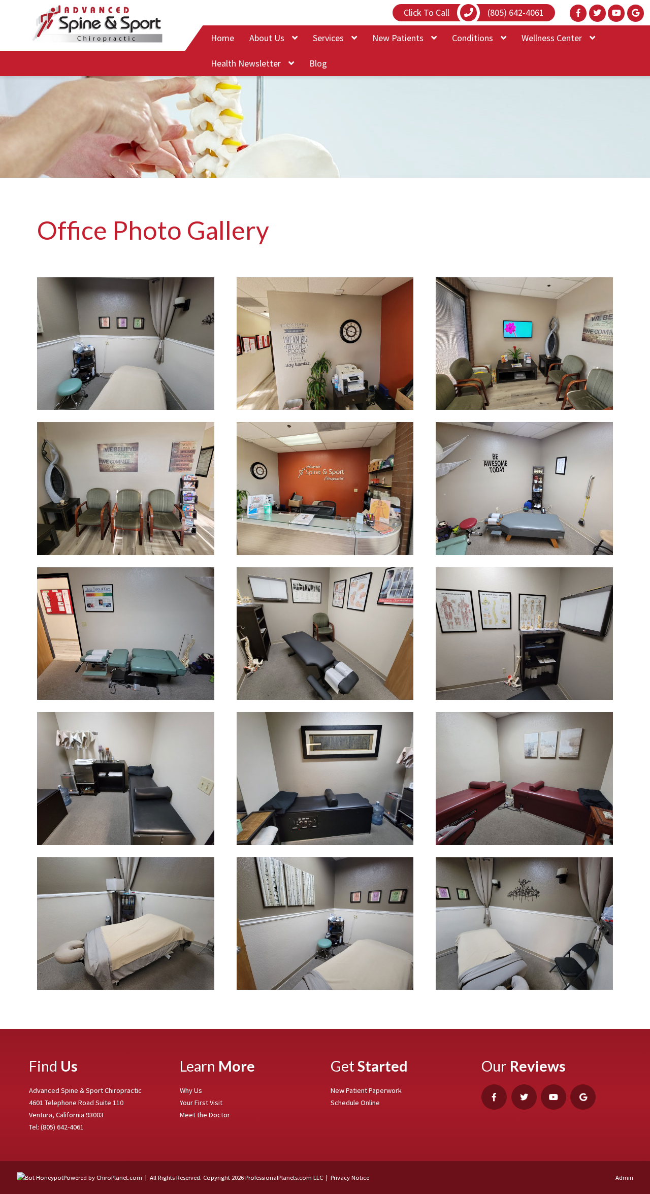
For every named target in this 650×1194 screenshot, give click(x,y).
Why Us (191, 1090)
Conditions (473, 38)
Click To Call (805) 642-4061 (474, 12)
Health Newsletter (247, 63)
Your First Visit (201, 1102)
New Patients (399, 38)
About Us (267, 38)
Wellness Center (553, 38)
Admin (624, 1177)
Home (222, 38)
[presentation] (40, 1177)
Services (329, 38)
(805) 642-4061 (62, 1127)
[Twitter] (597, 13)
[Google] (635, 13)
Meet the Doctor (205, 1114)
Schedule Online (355, 1102)
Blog (318, 63)
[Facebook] (578, 13)
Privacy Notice (350, 1177)
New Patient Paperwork (366, 1090)
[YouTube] (616, 13)
